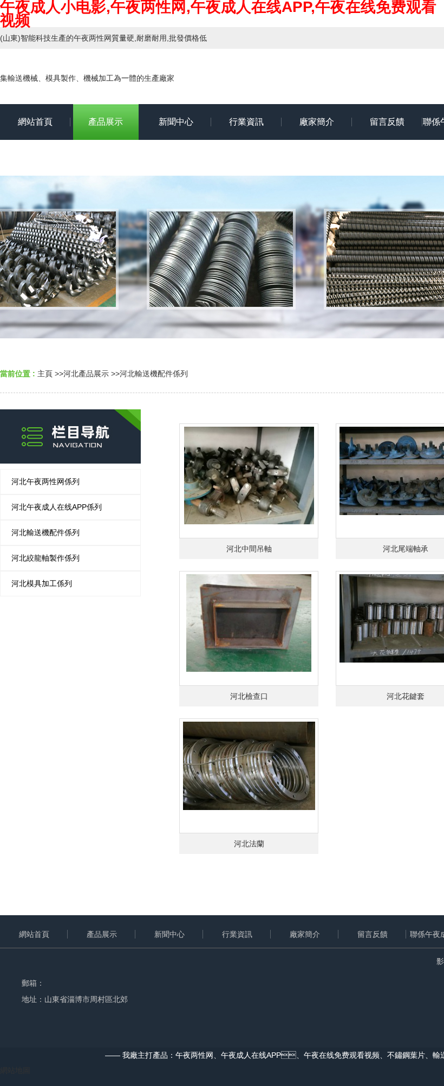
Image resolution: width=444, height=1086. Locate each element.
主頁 (45, 373)
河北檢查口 (249, 696)
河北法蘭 (249, 843)
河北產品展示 (86, 373)
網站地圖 (15, 1070)
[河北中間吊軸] (248, 480)
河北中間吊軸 (249, 548)
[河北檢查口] (248, 628)
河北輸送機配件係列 (154, 373)
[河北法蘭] (248, 775)
